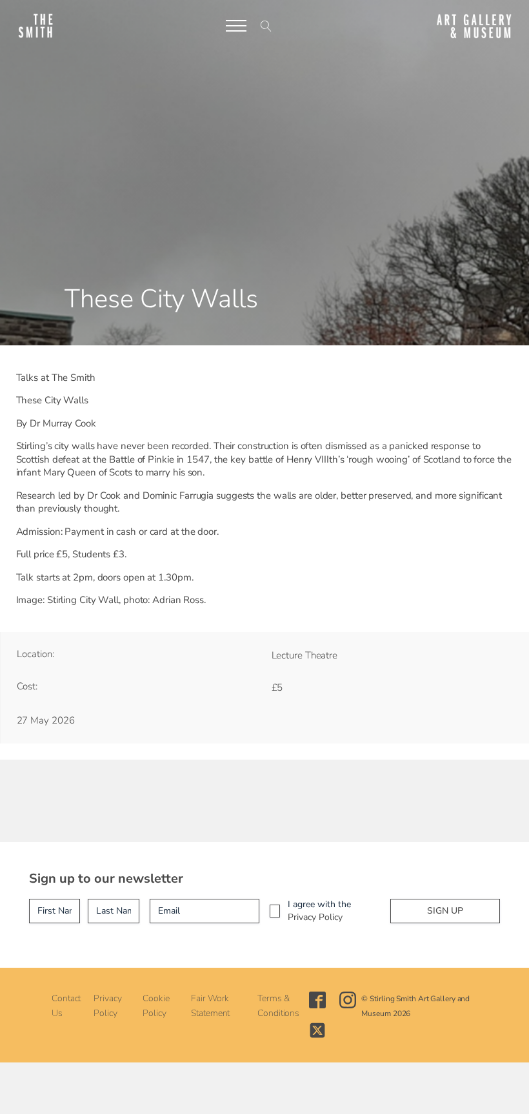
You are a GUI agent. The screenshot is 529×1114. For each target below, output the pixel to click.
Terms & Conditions (278, 1005)
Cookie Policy (156, 1005)
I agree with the (319, 910)
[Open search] (266, 26)
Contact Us (66, 1005)
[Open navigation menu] (236, 25)
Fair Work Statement (210, 1005)
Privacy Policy (315, 917)
